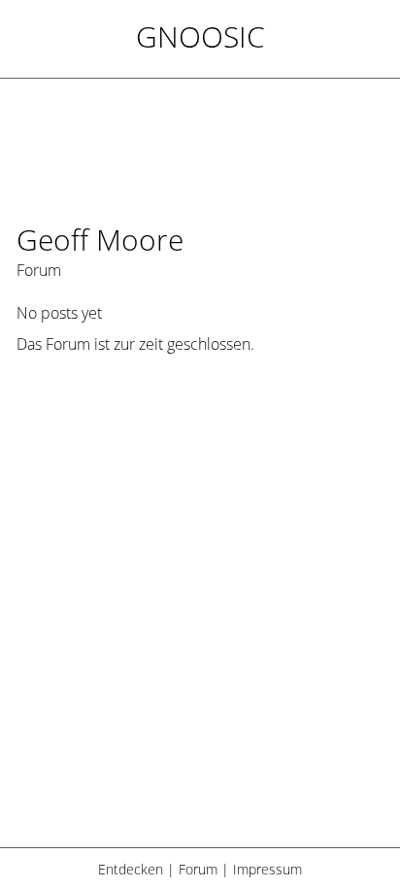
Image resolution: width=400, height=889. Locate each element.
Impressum (267, 869)
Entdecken (130, 869)
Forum (198, 869)
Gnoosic (200, 36)
